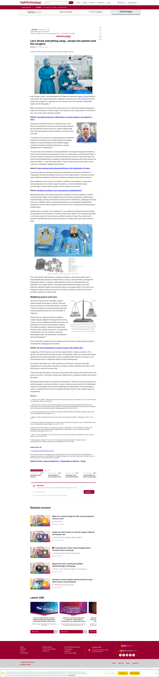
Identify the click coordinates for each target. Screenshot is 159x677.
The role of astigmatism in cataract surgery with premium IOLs (60, 348)
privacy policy (64, 495)
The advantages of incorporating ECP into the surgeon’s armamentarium (54, 476)
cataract (80, 96)
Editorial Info (24, 653)
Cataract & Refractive (51, 461)
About (22, 647)
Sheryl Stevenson (75, 553)
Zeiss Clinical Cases (61, 7)
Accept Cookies (135, 673)
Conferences (100, 2)
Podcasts (91, 2)
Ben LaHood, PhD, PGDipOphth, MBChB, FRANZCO (68, 537)
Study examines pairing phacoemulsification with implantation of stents (63, 168)
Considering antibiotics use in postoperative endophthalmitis (59, 190)
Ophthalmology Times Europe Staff (64, 585)
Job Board (68, 651)
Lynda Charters (58, 521)
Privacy (22, 651)
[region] (79, 673)
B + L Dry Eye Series (47, 7)
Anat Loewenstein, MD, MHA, (62, 553)
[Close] (156, 673)
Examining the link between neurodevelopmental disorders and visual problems (36, 476)
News (128, 663)
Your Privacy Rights (71, 653)
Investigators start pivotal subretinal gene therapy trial (72, 476)
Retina (54, 7)
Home (114, 663)
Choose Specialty (26, 7)
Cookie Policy (71, 675)
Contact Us (45, 651)
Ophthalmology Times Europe (39, 31)
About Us (121, 663)
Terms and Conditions (49, 649)
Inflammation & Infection (69, 461)
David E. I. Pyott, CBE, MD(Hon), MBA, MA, (65, 569)
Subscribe (88, 492)
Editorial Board (47, 647)
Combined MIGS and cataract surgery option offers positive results (89, 476)
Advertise (23, 649)
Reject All (122, 673)
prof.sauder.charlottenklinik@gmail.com (43, 451)
